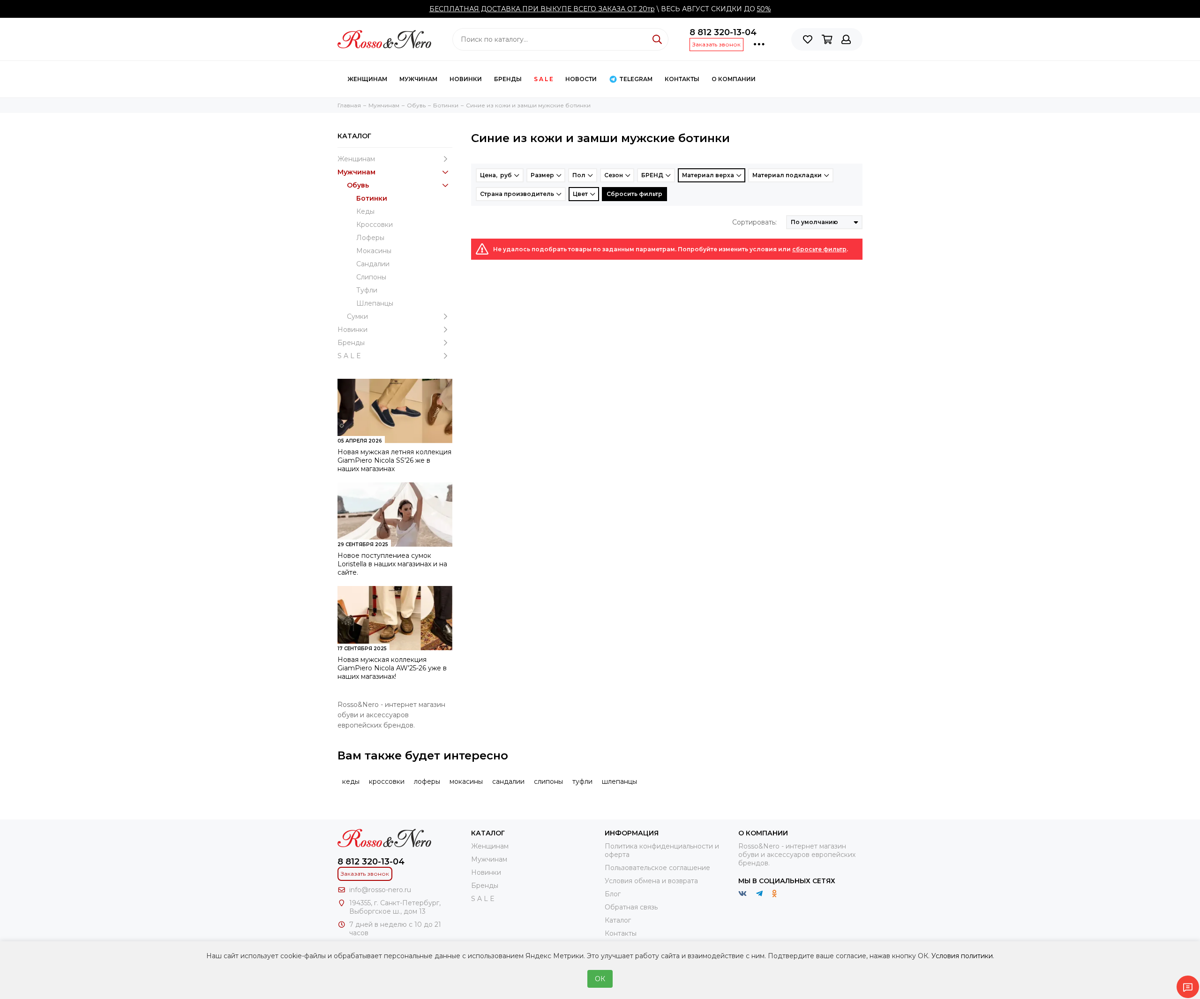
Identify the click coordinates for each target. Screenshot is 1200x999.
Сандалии (373, 264)
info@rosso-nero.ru (380, 890)
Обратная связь (631, 907)
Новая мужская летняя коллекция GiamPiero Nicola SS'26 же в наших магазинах (394, 460)
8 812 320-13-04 (723, 32)
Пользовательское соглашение (657, 868)
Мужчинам (418, 79)
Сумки (357, 316)
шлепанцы (619, 781)
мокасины (466, 781)
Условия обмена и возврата (651, 881)
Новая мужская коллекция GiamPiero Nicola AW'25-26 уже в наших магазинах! (392, 668)
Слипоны (371, 277)
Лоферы (370, 237)
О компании (734, 79)
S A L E (543, 79)
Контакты (621, 933)
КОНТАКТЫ (682, 79)
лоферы (427, 781)
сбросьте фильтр (819, 249)
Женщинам (367, 79)
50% (764, 9)
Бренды (508, 79)
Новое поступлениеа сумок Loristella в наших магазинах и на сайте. (392, 564)
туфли (582, 781)
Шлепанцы (374, 303)
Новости (581, 79)
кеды (351, 781)
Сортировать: (754, 222)
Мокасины (373, 251)
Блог (613, 894)
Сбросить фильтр (634, 193)
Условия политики (962, 956)
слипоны (548, 781)
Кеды (365, 211)
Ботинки (371, 198)
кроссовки (387, 781)
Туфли (366, 290)
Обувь (358, 185)
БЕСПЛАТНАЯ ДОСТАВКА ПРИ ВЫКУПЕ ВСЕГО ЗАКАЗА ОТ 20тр (542, 9)
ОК (600, 979)
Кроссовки (374, 224)
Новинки (466, 79)
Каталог (618, 920)
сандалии (508, 781)
